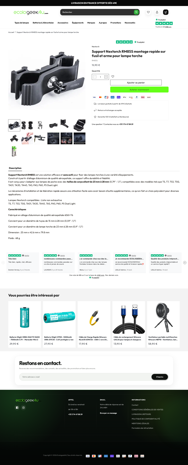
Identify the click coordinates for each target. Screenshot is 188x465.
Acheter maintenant (139, 89)
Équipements (78, 22)
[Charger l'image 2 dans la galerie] (27, 125)
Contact (135, 405)
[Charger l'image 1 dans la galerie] (14, 125)
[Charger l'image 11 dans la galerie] (66, 138)
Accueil (11, 32)
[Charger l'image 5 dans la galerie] (66, 125)
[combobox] (100, 12)
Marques (91, 22)
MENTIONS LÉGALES (140, 423)
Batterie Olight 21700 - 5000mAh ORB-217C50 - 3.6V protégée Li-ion (58, 338)
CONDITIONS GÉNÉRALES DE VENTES (147, 409)
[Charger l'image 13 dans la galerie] (14, 151)
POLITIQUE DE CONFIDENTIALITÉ (146, 419)
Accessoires (63, 22)
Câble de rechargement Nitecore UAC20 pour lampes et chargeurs (127, 338)
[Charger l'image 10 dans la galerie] (53, 138)
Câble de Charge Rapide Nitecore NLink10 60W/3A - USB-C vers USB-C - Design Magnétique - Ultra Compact (93, 338)
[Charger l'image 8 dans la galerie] (27, 138)
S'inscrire (159, 377)
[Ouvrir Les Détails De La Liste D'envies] (148, 12)
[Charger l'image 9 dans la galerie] (40, 138)
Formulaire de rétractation (142, 428)
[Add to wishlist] (112, 76)
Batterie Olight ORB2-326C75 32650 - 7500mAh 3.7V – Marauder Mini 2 (25, 338)
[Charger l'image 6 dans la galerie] (79, 125)
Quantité (96, 71)
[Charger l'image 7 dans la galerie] (14, 138)
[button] (165, 12)
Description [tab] (15, 168)
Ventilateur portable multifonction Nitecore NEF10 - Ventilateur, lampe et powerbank (163, 338)
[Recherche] (136, 12)
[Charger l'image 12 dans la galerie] (79, 138)
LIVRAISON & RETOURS (141, 414)
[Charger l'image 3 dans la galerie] (40, 125)
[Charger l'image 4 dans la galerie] (53, 125)
